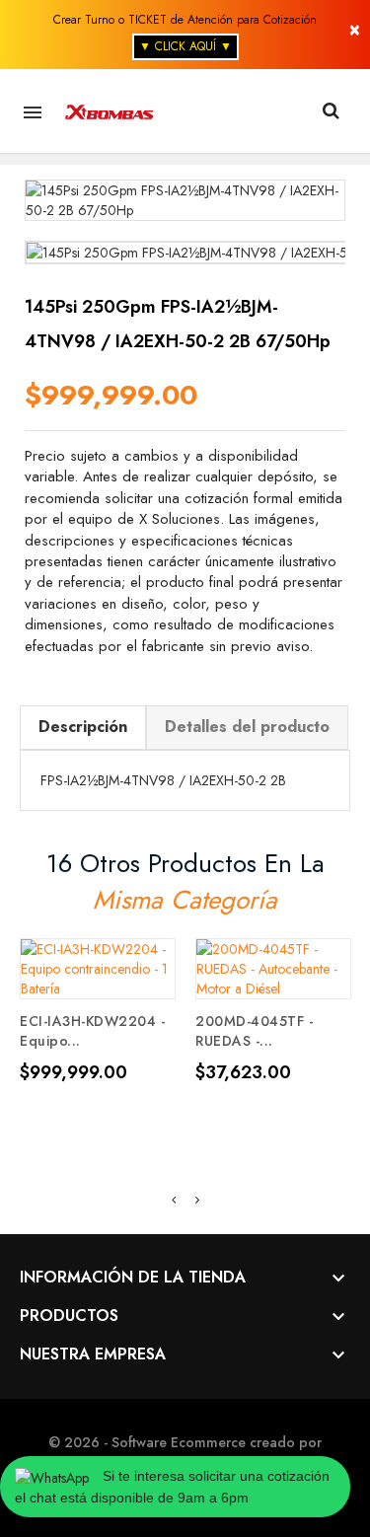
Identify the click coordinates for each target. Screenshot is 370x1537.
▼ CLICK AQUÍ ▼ (185, 46)
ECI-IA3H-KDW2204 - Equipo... (92, 1031)
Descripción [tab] (82, 726)
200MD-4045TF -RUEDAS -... (254, 1031)
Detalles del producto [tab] (247, 726)
